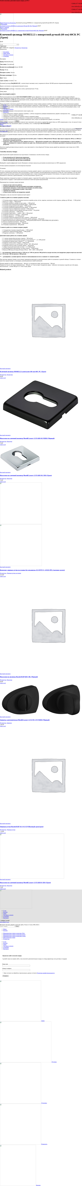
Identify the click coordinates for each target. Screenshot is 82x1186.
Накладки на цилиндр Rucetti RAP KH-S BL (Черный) (19, 677)
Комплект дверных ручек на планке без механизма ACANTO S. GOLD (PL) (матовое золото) (32, 570)
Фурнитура (6, 23)
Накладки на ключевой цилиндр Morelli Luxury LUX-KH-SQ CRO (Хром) (26, 475)
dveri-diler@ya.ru (4, 922)
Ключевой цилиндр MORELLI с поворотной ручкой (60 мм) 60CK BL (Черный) (22, 30)
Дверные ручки (11, 829)
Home (1, 23)
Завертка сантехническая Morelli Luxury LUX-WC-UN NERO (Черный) (25, 720)
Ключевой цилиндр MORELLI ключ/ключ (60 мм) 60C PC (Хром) (23, 371)
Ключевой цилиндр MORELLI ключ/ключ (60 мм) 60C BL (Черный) (19, 26)
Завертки (9, 723)
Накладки (9, 441)
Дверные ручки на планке (14, 573)
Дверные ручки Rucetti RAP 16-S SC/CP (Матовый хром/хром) (21, 826)
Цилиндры (13, 23)
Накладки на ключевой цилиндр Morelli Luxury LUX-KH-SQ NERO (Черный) (27, 438)
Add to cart (3, 46)
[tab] (42, 52)
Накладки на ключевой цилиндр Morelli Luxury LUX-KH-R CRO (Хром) (25, 882)
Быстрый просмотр (5, 368)
